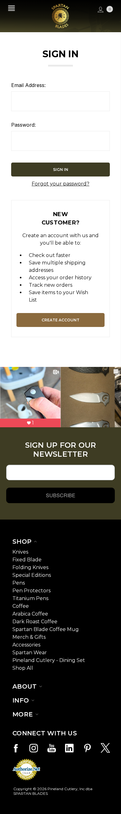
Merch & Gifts (29, 637)
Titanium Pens (30, 598)
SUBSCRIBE (60, 495)
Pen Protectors (31, 591)
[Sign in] (100, 10)
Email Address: (28, 85)
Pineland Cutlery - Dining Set (48, 660)
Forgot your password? (60, 184)
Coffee (20, 606)
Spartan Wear (29, 652)
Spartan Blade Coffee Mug (45, 629)
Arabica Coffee (30, 614)
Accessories (26, 645)
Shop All (22, 668)
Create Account (60, 320)
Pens (18, 583)
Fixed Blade (27, 560)
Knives (20, 552)
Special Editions (31, 575)
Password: (23, 125)
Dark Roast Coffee (34, 622)
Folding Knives (30, 567)
